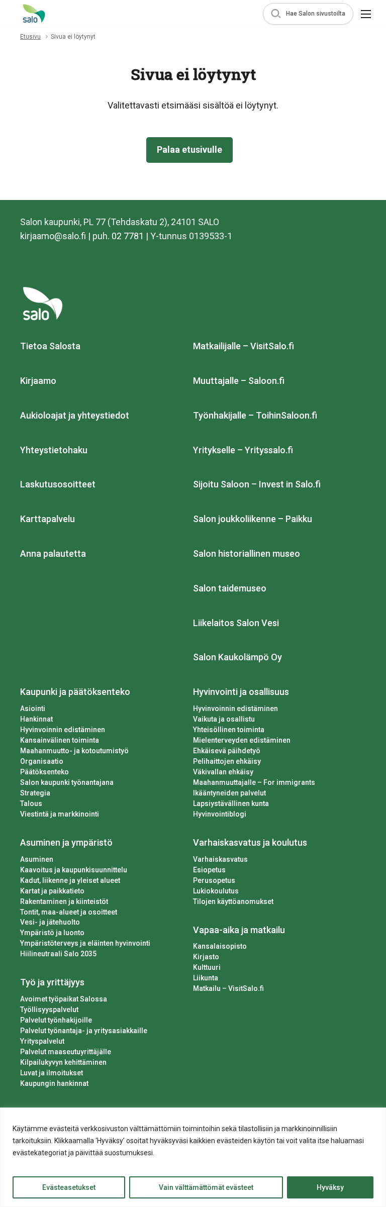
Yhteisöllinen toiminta (228, 730)
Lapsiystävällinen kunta (231, 803)
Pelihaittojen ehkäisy (227, 761)
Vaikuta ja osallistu (224, 719)
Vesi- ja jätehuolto (50, 922)
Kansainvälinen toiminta (59, 740)
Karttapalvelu (47, 519)
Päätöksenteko (44, 772)
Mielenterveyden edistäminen (242, 740)
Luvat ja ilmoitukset (51, 1073)
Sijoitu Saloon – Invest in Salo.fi (257, 484)
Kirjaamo (38, 380)
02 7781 (128, 236)
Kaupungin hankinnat (54, 1083)
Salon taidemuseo (229, 588)
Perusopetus (214, 880)
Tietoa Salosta (50, 346)
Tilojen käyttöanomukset (233, 901)
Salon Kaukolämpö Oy (237, 657)
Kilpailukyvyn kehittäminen (63, 1062)
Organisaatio (41, 761)
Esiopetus (209, 870)
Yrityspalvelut (42, 1041)
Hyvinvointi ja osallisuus (241, 691)
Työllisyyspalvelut (49, 1009)
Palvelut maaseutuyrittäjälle (65, 1052)
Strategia (35, 793)
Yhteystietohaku (53, 450)
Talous (31, 803)
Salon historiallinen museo (246, 553)
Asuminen (36, 859)
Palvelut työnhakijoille (56, 1020)
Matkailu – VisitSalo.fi (228, 988)
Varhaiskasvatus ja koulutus (250, 842)
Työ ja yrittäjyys (52, 982)
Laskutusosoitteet (57, 484)
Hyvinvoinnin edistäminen (62, 730)
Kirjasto (206, 957)
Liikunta (205, 978)
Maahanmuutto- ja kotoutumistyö (74, 751)
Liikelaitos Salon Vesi (236, 623)
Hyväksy (330, 1187)
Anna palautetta (53, 553)
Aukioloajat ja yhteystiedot (74, 415)
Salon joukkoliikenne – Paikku (252, 519)
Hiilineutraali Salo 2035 (58, 954)
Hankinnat (36, 719)
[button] (308, 14)
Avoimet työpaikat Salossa (63, 999)
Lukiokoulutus (216, 891)
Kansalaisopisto (220, 946)
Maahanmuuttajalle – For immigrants (254, 782)
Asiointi (32, 709)
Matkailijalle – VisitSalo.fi (243, 346)
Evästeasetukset (68, 1187)
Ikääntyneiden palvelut (229, 793)
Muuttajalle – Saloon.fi (238, 380)
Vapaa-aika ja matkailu (239, 930)
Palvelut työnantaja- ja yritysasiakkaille (83, 1031)
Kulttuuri (207, 967)
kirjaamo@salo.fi (53, 236)
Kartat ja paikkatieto (52, 891)
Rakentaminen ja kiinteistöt (64, 901)
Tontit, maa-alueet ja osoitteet (68, 912)
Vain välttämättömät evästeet (206, 1187)
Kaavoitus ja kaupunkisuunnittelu (73, 870)
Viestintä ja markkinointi (59, 814)
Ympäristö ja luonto (52, 933)
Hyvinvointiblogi (219, 814)
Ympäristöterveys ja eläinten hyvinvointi (85, 943)
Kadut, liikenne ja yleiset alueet (70, 880)
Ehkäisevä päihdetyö (226, 751)
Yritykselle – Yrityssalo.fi (243, 450)
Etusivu (30, 36)
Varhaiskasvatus (220, 859)
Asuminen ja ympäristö (66, 842)
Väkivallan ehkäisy (223, 772)
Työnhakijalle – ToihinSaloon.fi (255, 415)
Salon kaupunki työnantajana (67, 782)
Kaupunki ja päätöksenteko (75, 691)
